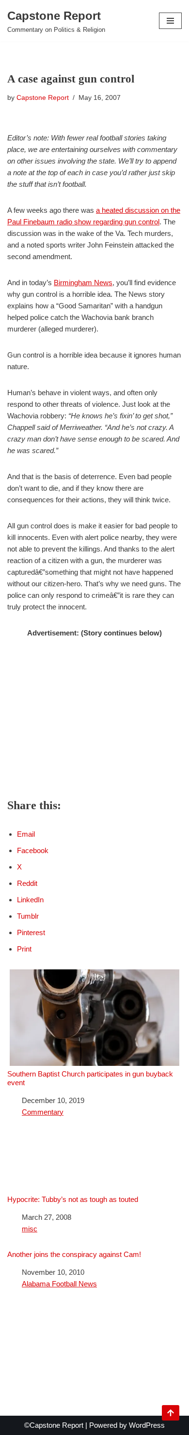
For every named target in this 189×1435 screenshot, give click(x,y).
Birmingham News (83, 282)
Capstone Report (42, 97)
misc (29, 1229)
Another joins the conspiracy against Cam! (74, 1254)
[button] (170, 21)
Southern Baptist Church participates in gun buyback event (90, 1078)
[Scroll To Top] (170, 1413)
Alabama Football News (59, 1284)
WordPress (147, 1425)
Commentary (42, 1112)
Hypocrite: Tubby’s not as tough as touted (72, 1199)
